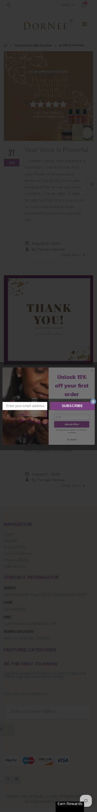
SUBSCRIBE (72, 406)
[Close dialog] (93, 401)
